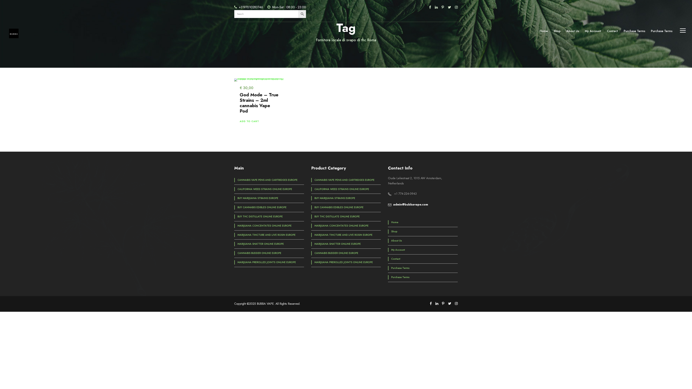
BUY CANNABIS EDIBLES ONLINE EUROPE (262, 207)
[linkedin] (436, 7)
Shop (557, 31)
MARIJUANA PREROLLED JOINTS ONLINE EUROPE (267, 262)
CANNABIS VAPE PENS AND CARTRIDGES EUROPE (268, 180)
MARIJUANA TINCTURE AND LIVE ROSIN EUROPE (267, 235)
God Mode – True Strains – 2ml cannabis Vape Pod (259, 102)
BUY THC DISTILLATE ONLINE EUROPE (260, 216)
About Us (572, 31)
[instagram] (456, 7)
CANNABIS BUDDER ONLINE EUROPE (259, 253)
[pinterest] (443, 7)
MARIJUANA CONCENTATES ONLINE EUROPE (265, 225)
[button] (249, 121)
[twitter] (449, 7)
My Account (593, 31)
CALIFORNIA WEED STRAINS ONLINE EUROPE (265, 189)
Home (544, 31)
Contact (612, 31)
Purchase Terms (634, 31)
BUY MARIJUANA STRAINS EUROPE (258, 198)
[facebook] (430, 7)
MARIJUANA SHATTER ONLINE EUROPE (261, 244)
